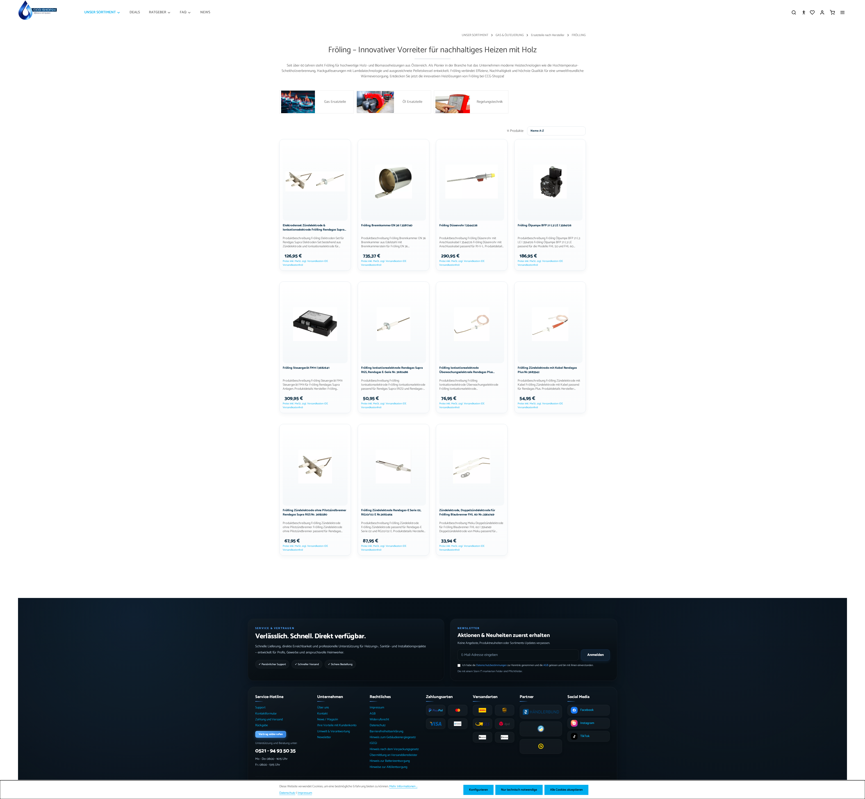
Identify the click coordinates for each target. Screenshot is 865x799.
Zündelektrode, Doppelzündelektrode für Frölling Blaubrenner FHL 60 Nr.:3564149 (467, 512)
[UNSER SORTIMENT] (102, 12)
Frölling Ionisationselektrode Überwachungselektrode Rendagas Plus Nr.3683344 (466, 370)
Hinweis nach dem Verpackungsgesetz (394, 749)
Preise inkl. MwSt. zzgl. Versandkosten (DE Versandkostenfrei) (305, 263)
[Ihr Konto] (822, 12)
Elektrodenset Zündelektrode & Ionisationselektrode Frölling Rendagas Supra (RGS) (313, 227)
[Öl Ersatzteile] (394, 102)
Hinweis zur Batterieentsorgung (390, 761)
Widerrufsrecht (379, 719)
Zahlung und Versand (269, 719)
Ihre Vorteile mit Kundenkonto (337, 725)
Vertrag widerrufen (271, 734)
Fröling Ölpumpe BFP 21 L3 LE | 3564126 (544, 225)
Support (260, 707)
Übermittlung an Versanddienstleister (393, 755)
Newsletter (324, 737)
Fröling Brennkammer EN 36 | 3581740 (386, 225)
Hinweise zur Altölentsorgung (388, 767)
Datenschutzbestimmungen (491, 665)
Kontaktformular (266, 713)
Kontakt (322, 713)
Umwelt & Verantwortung (333, 731)
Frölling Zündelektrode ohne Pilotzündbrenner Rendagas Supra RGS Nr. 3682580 (314, 512)
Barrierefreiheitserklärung (386, 731)
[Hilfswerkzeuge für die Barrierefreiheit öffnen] (803, 12)
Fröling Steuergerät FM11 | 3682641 (306, 368)
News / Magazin (327, 719)
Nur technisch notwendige (519, 789)
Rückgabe (261, 725)
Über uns (323, 707)
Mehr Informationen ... (403, 786)
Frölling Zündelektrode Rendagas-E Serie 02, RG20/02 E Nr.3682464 (391, 512)
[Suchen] (793, 12)
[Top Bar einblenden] (842, 12)
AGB (545, 665)
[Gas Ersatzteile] (317, 102)
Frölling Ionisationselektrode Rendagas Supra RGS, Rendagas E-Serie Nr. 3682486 (392, 370)
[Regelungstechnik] (471, 102)
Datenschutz (378, 725)
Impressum (377, 707)
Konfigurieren (478, 789)
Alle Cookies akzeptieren (566, 789)
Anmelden (595, 655)
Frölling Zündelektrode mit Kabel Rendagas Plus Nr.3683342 (547, 370)
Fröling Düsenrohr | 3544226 (458, 225)
